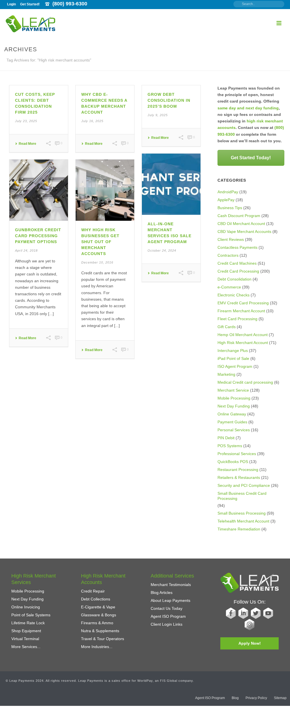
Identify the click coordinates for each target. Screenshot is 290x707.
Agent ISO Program (168, 616)
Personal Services (234, 430)
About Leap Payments (170, 600)
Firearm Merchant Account (241, 311)
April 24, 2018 (26, 250)
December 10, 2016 (97, 262)
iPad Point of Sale (233, 358)
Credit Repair (93, 591)
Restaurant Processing (238, 469)
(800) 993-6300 (69, 4)
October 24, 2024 (162, 250)
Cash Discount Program (239, 215)
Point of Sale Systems (30, 615)
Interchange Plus (233, 350)
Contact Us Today (166, 608)
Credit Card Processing (238, 271)
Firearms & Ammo (97, 623)
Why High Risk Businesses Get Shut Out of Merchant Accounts (100, 242)
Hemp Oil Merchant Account (243, 334)
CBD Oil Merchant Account (241, 223)
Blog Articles (161, 592)
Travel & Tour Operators (102, 638)
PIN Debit (226, 438)
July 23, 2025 (26, 121)
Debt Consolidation (234, 279)
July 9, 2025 (158, 115)
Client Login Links (166, 624)
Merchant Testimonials (171, 584)
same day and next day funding (248, 108)
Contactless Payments (237, 247)
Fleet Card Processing (237, 319)
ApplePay (226, 200)
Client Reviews (231, 239)
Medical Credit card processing (245, 382)
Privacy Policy (256, 698)
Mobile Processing (234, 398)
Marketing (226, 374)
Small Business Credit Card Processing (242, 496)
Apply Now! (249, 643)
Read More (27, 143)
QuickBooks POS (233, 461)
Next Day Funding (234, 406)
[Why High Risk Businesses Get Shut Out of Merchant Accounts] (105, 190)
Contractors (228, 255)
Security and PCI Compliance (244, 485)
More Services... (25, 646)
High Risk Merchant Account (243, 342)
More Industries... (96, 646)
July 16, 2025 (92, 121)
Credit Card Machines (237, 263)
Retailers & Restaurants (239, 477)
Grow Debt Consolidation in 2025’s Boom (169, 100)
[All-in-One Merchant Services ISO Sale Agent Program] (171, 184)
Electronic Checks (234, 295)
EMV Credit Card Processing (243, 303)
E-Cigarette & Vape (98, 607)
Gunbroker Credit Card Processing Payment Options (38, 236)
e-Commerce (229, 287)
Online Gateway (232, 414)
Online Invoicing (25, 607)
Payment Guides (232, 422)
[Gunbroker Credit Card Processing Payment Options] (38, 190)
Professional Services (237, 453)
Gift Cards (227, 326)
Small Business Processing (242, 513)
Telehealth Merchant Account (243, 521)
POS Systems (230, 445)
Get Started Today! (251, 157)
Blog (235, 698)
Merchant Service (233, 390)
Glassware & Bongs (98, 615)
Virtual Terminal (25, 638)
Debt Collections (95, 599)
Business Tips (230, 207)
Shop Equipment (26, 631)
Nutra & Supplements (100, 631)
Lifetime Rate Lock (28, 623)
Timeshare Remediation (239, 529)
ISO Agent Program (235, 366)
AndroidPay (228, 192)
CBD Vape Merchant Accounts (244, 231)
